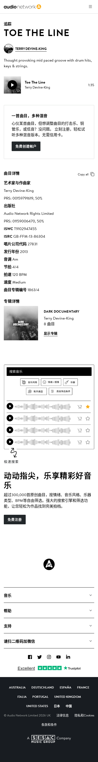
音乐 (8, 595)
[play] (12, 85)
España (65, 687)
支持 (8, 626)
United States (37, 706)
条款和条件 (49, 724)
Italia (22, 696)
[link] (22, 6)
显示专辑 (51, 333)
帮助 (8, 610)
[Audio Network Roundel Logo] (49, 564)
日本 (57, 706)
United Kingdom (67, 696)
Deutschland (42, 687)
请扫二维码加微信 (19, 641)
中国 (69, 706)
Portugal (40, 696)
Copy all (83, 174)
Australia (17, 687)
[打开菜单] (90, 7)
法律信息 (62, 715)
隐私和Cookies (84, 715)
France (83, 687)
